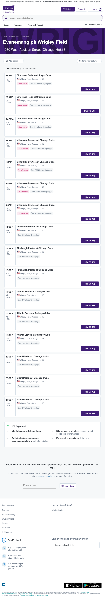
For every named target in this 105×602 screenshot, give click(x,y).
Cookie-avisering (26, 593)
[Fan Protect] (12, 540)
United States (8, 36)
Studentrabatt (8, 519)
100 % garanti (19, 426)
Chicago (25, 36)
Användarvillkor (84, 592)
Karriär (5, 523)
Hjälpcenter (7, 532)
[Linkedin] (3, 585)
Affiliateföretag (8, 514)
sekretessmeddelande (45, 476)
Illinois (18, 36)
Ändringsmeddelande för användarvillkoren (34, 595)
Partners (6, 527)
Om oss (5, 510)
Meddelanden (58, 510)
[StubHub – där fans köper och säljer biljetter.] (8, 9)
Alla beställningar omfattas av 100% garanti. (58, 2)
